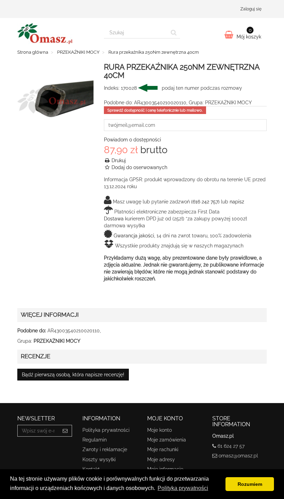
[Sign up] (65, 431)
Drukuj (118, 160)
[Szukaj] (173, 32)
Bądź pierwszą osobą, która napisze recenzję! (73, 374)
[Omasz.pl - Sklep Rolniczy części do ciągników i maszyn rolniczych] (55, 33)
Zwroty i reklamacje (104, 449)
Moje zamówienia (166, 440)
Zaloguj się (250, 9)
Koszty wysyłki (99, 459)
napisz (237, 201)
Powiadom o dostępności (132, 139)
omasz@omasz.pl (238, 455)
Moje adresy (161, 459)
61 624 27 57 (231, 446)
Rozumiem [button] (250, 484)
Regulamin (94, 440)
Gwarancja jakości (134, 235)
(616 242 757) (205, 201)
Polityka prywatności (106, 430)
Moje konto (159, 430)
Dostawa (114, 218)
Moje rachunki (162, 449)
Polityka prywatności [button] (183, 488)
